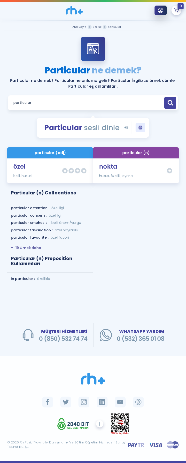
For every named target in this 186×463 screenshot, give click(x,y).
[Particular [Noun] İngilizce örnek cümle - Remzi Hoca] (74, 10)
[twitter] (65, 402)
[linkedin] (102, 402)
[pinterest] (138, 402)
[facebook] (47, 402)
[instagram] (83, 402)
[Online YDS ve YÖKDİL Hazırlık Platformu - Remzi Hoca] (93, 379)
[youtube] (120, 402)
